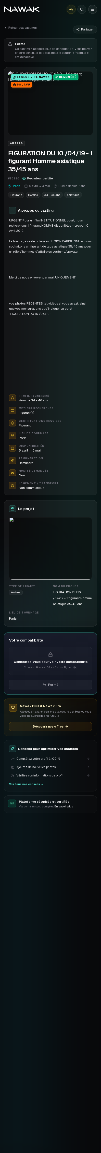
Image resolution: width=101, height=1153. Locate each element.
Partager (87, 29)
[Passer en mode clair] (71, 9)
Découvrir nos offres (48, 727)
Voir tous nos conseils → (26, 784)
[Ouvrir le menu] (92, 9)
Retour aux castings (22, 28)
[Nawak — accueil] (21, 9)
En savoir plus (63, 806)
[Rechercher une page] (81, 9)
